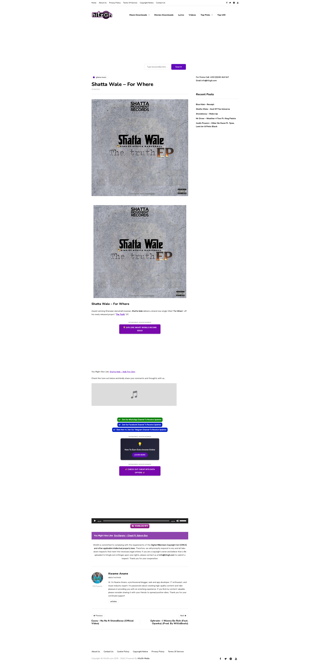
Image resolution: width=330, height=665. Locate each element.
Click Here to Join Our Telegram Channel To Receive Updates (141, 430)
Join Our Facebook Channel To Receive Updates (141, 425)
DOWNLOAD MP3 (141, 526)
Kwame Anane (118, 574)
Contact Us (160, 3)
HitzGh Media (143, 658)
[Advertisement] (165, 44)
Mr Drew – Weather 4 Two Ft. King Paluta (216, 118)
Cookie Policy (123, 651)
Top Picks (205, 15)
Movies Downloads (164, 15)
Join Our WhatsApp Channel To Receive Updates (141, 420)
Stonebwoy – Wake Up (207, 113)
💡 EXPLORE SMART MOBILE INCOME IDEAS (140, 329)
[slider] (183, 520)
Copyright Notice (147, 3)
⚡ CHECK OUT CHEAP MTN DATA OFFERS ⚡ (140, 471)
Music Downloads (138, 15)
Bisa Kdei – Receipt (205, 104)
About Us (103, 3)
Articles (113, 601)
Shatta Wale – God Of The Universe (213, 109)
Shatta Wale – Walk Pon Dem (122, 372)
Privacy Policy (115, 3)
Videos (192, 15)
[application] (140, 520)
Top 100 (221, 15)
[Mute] (177, 521)
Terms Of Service (130, 3)
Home (94, 3)
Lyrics (181, 15)
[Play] (95, 521)
